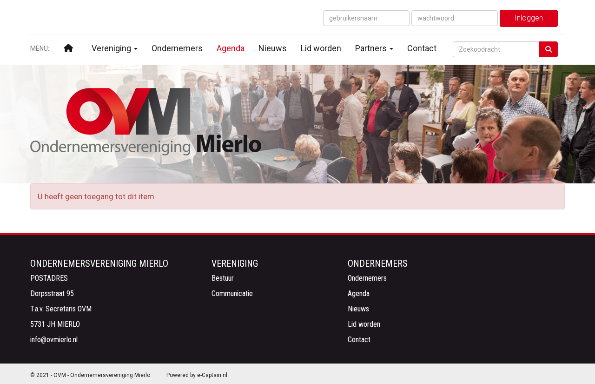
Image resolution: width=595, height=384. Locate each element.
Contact (421, 48)
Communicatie (232, 293)
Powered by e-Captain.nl (196, 375)
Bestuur (223, 278)
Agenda (231, 48)
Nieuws (272, 48)
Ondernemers (177, 48)
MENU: (39, 48)
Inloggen (529, 17)
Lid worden (321, 48)
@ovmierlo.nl (54, 339)
